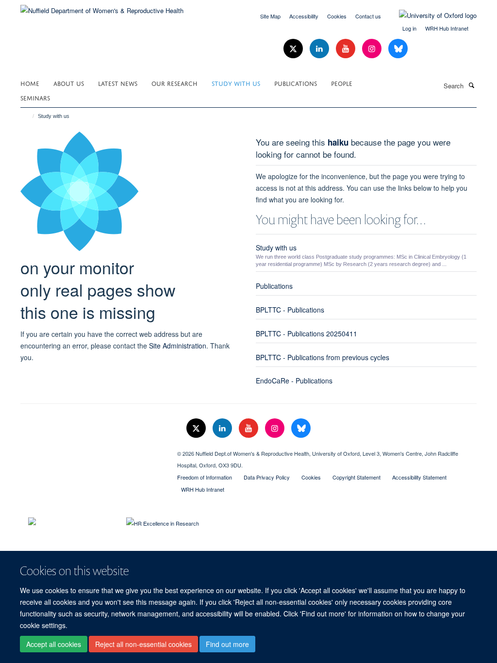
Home (29, 82)
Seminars (35, 97)
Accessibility (303, 16)
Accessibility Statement (419, 477)
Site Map (270, 16)
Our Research (174, 82)
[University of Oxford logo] (430, 15)
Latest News (117, 82)
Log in (409, 28)
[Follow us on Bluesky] (398, 48)
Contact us (368, 16)
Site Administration (177, 345)
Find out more (227, 644)
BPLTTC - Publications (290, 310)
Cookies (337, 16)
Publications (295, 82)
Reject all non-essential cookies (143, 644)
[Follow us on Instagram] (372, 48)
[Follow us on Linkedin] (320, 48)
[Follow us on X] (294, 48)
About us (68, 82)
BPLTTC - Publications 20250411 (306, 333)
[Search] (471, 85)
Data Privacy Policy (267, 477)
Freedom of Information (204, 477)
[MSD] (91, 450)
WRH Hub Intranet (446, 28)
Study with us (236, 82)
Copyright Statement (356, 477)
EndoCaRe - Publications (294, 380)
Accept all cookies (53, 644)
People (341, 82)
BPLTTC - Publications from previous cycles (322, 357)
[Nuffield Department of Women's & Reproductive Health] (101, 7)
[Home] (29, 116)
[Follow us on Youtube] (346, 48)
